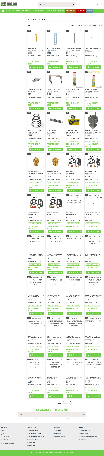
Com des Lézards (67, 452)
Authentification (85, 431)
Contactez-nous (33, 439)
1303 (68, 258)
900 (87, 53)
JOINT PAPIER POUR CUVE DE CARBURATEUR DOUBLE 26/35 (74, 379)
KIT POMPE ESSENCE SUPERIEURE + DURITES (92, 337)
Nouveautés (58, 433)
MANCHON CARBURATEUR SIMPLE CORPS (35, 337)
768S (49, 341)
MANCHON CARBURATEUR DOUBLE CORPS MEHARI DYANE (73, 337)
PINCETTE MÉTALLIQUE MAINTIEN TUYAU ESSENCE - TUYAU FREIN (54, 255)
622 (67, 217)
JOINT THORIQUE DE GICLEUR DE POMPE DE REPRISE (35, 379)
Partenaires (31, 445)
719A (68, 300)
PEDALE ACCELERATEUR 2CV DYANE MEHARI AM (73, 254)
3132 (49, 53)
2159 (68, 94)
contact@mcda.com (9, 443)
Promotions (57, 431)
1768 (68, 382)
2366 (87, 258)
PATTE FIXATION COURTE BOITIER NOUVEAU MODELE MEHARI (36, 296)
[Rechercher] (73, 4)
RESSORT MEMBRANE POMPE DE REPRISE (34, 131)
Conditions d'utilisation (35, 433)
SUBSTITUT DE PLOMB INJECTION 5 (73, 90)
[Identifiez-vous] (97, 4)
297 (48, 258)
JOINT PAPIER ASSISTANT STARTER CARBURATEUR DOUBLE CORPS (93, 379)
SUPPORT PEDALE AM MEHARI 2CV (35, 90)
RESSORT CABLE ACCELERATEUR (52, 131)
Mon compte (84, 433)
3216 (49, 176)
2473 (49, 94)
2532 (87, 94)
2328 (30, 300)
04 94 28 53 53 (7, 439)
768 (67, 341)
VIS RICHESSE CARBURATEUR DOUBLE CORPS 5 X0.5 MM (35, 50)
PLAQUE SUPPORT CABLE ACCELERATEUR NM (93, 213)
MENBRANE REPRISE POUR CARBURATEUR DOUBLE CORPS (93, 296)
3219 (87, 382)
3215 (30, 176)
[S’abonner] (84, 414)
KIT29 (88, 341)
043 (48, 382)
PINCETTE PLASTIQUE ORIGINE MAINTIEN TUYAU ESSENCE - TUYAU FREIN (36, 255)
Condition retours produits (36, 436)
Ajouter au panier (37, 67)
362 (48, 135)
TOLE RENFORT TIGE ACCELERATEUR (53, 49)
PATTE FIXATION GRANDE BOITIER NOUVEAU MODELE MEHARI (93, 255)
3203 (30, 53)
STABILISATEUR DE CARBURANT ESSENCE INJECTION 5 (92, 91)
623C (68, 176)
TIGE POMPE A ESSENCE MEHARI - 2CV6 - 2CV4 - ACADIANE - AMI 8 (73, 50)
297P (30, 258)
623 (48, 217)
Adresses (83, 439)
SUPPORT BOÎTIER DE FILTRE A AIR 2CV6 (54, 90)
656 (87, 217)
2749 (68, 53)
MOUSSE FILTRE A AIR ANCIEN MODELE (73, 295)
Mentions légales (33, 431)
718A (49, 300)
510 (29, 94)
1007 (30, 341)
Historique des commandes (88, 436)
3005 (87, 135)
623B (30, 217)
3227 (30, 135)
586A (68, 135)
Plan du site (31, 442)
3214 (30, 382)
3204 (87, 300)
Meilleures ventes (59, 436)
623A (87, 176)
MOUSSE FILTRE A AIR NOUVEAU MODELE (53, 295)
